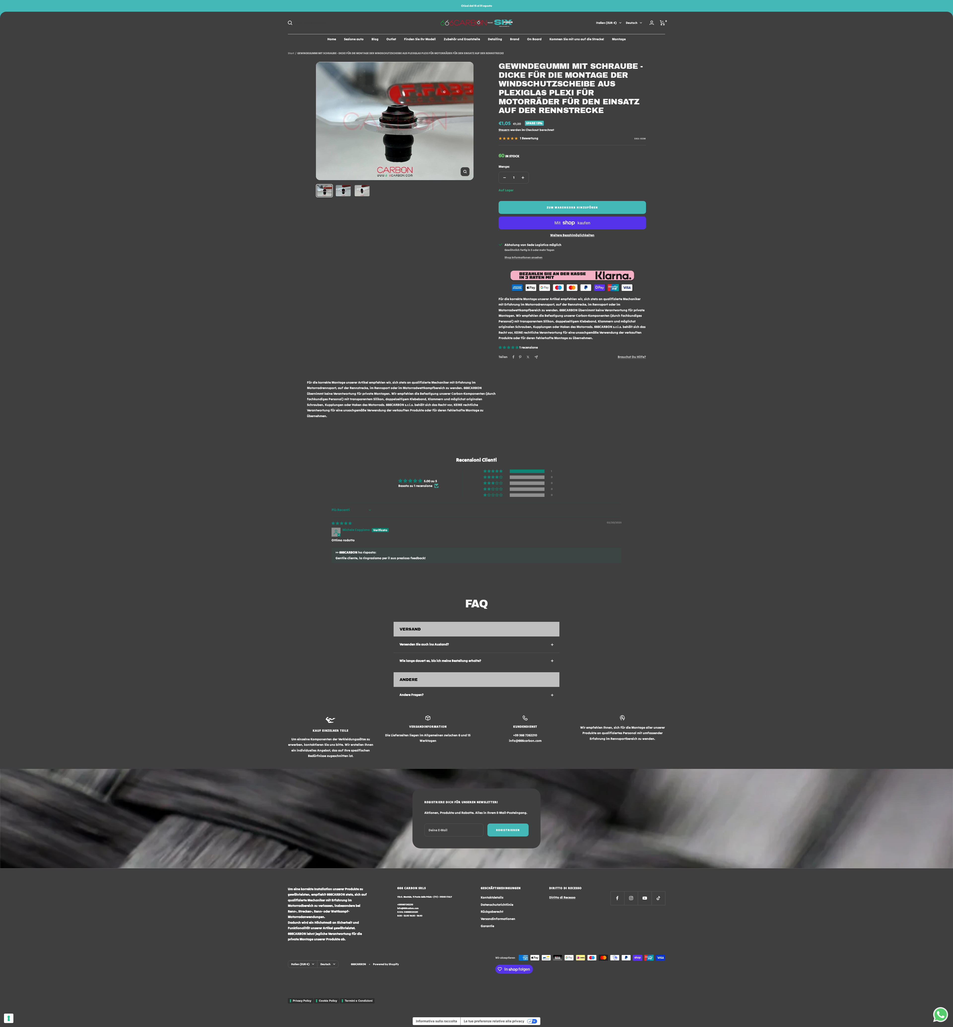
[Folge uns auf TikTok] (658, 898)
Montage (619, 39)
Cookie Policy (328, 1000)
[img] (342, 523)
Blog (375, 39)
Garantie (487, 926)
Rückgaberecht (492, 911)
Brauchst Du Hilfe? (632, 357)
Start (291, 53)
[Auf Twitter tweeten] (528, 357)
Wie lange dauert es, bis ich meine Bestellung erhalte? (440, 661)
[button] (509, 347)
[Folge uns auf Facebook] (617, 898)
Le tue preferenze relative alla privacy (494, 1021)
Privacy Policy (302, 1000)
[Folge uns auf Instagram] (631, 898)
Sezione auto (354, 39)
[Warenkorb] (662, 22)
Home (331, 39)
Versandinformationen (498, 919)
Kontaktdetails (492, 897)
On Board (534, 39)
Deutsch (631, 23)
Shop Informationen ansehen (524, 257)
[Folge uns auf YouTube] (644, 898)
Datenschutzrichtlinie (497, 905)
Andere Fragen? (412, 695)
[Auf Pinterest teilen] (520, 357)
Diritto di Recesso (562, 897)
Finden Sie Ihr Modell (420, 39)
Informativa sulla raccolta (436, 1021)
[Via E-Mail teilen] (536, 357)
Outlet (391, 39)
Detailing (495, 39)
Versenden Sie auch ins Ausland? (424, 644)
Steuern (504, 130)
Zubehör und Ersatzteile (462, 39)
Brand (514, 39)
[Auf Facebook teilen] (513, 357)
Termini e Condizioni (359, 1000)
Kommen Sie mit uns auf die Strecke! (576, 39)
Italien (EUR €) (606, 23)
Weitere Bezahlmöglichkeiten (572, 235)
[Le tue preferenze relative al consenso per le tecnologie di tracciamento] (8, 1018)
